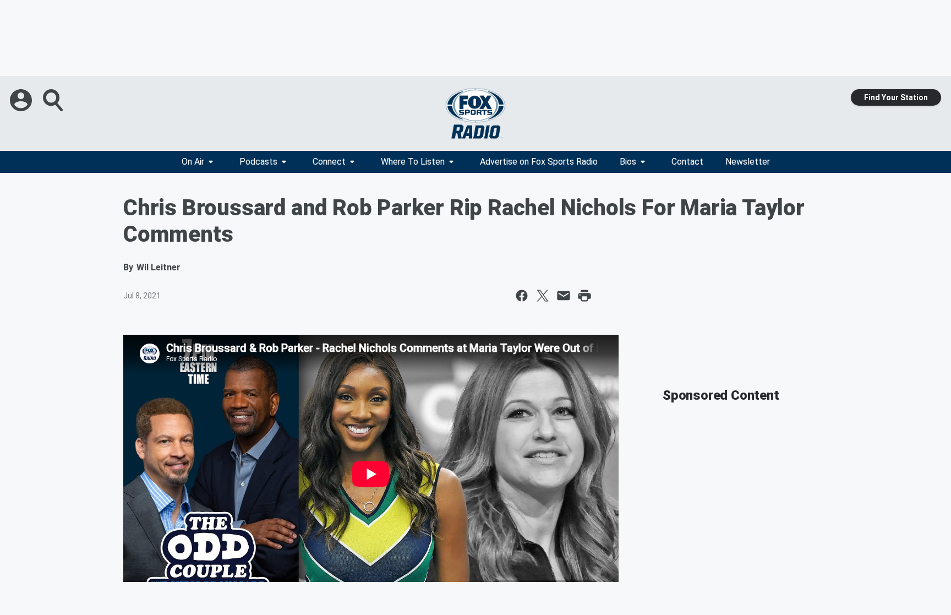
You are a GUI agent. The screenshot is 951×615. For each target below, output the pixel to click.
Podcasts (258, 161)
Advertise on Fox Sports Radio (539, 161)
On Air (193, 161)
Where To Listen (413, 161)
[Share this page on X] (542, 295)
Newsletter (747, 161)
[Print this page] (584, 295)
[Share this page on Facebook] (521, 295)
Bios (628, 161)
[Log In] (22, 100)
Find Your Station (896, 97)
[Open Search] (54, 100)
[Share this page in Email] (563, 295)
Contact (687, 161)
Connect (329, 161)
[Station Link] (475, 113)
